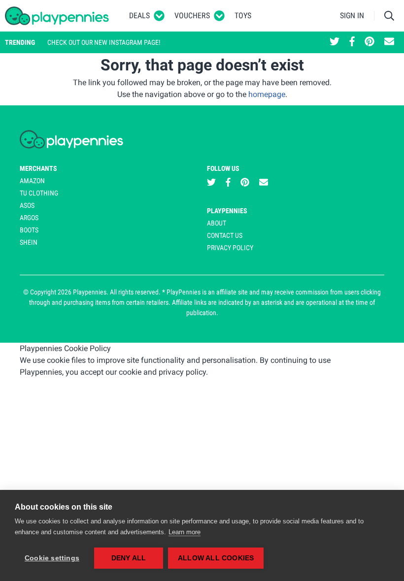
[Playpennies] (57, 16)
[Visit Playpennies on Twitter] (334, 42)
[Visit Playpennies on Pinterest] (369, 42)
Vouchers (192, 15)
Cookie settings (52, 558)
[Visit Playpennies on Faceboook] (352, 42)
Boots (29, 230)
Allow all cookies (216, 558)
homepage (266, 94)
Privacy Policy (230, 248)
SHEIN (28, 242)
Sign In (352, 15)
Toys (243, 15)
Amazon (32, 181)
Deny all (128, 558)
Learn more (184, 532)
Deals (139, 15)
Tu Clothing (39, 193)
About (216, 223)
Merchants (38, 168)
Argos (29, 218)
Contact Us (224, 235)
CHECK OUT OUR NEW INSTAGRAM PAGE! (103, 42)
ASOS (27, 205)
